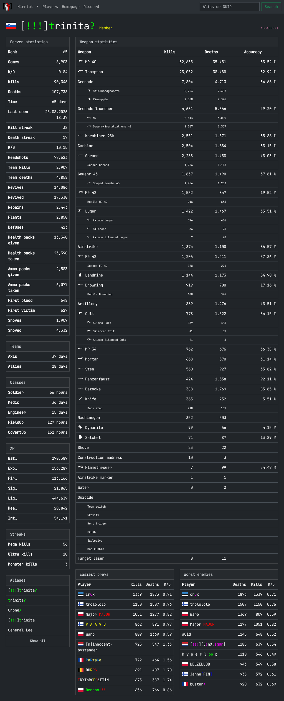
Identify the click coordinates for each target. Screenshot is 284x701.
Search (271, 6)
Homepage (71, 6)
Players (50, 6)
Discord (91, 6)
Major (98, 614)
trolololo (96, 604)
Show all (37, 641)
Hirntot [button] (26, 6)
